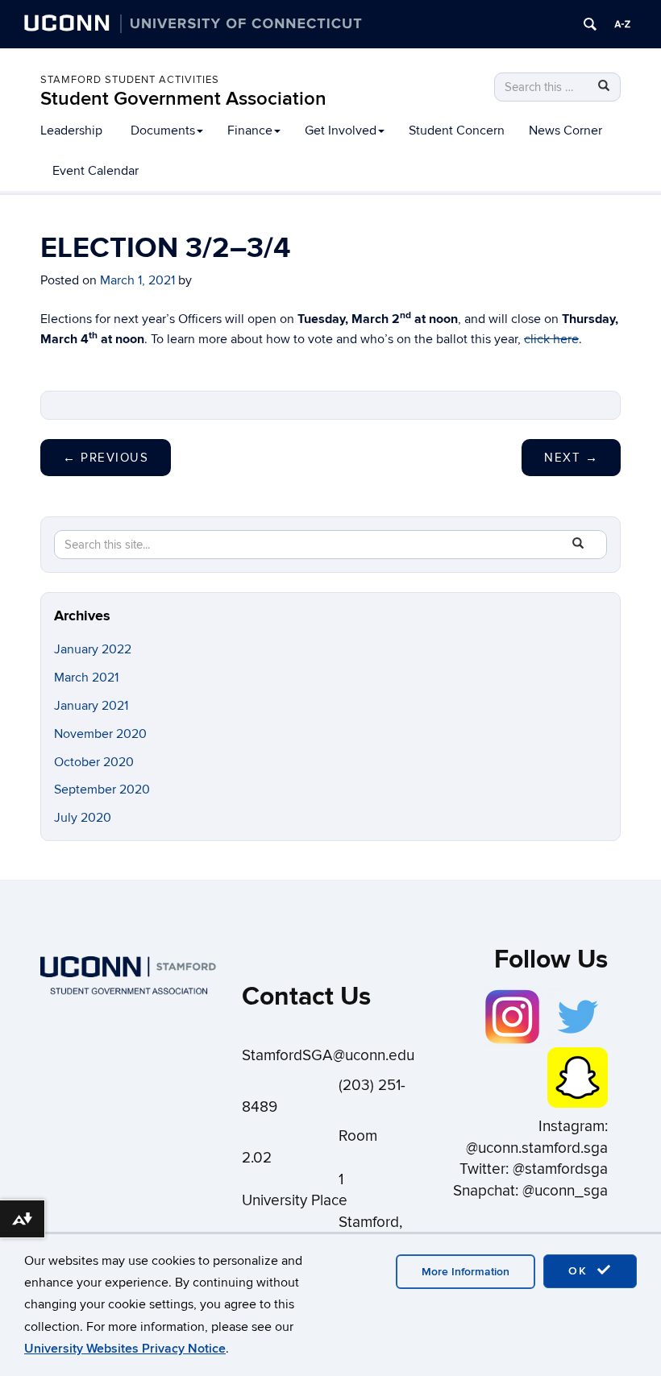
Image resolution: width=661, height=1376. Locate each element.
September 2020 (102, 789)
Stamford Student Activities (129, 79)
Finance (249, 130)
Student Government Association (183, 98)
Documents (163, 130)
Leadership (71, 130)
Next (571, 457)
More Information (465, 1272)
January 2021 (91, 706)
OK (580, 1271)
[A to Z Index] (622, 24)
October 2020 (94, 762)
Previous (105, 457)
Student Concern (457, 130)
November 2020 (100, 734)
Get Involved (340, 130)
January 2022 (92, 649)
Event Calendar (95, 171)
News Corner (565, 130)
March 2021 (86, 677)
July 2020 (82, 818)
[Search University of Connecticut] (590, 24)
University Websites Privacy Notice (125, 1349)
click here (551, 339)
